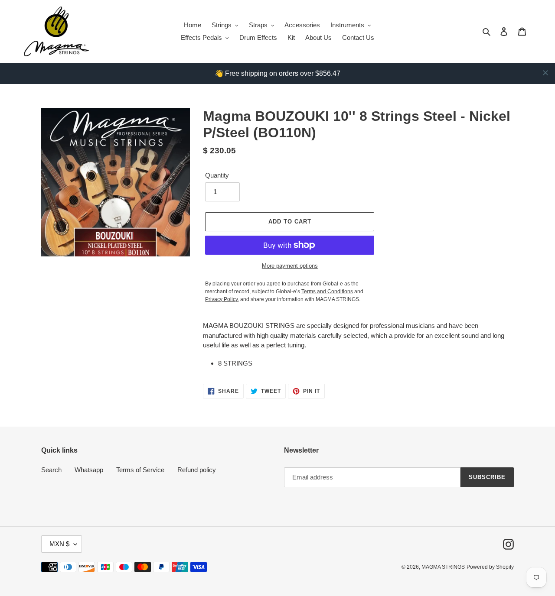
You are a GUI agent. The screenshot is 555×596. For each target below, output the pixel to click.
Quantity (217, 175)
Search (51, 469)
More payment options (290, 265)
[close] (545, 73)
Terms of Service (140, 469)
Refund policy (196, 469)
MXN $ (59, 543)
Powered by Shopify (490, 567)
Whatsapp (89, 469)
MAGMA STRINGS (443, 567)
